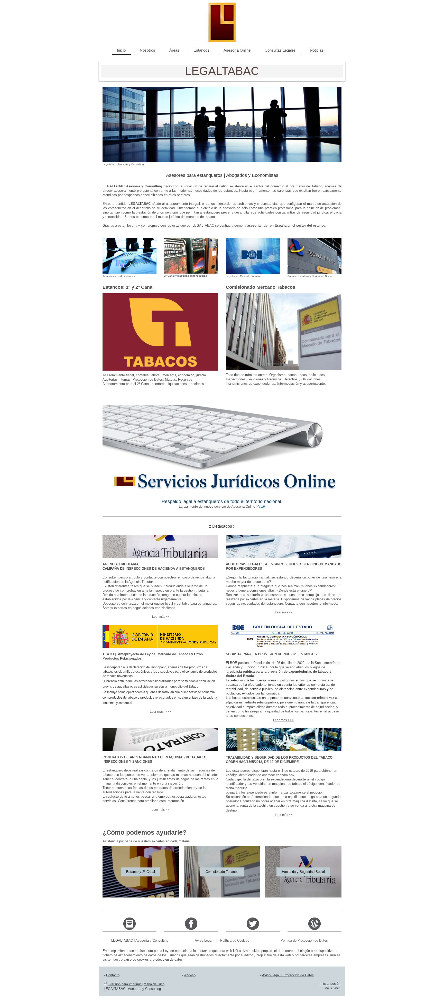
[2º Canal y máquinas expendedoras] (191, 256)
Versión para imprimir (125, 984)
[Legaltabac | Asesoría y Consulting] (222, 124)
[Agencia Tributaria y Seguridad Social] (314, 256)
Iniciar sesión (330, 984)
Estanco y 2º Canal (140, 872)
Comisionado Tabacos (222, 872)
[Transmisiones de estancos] (129, 256)
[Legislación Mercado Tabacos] (253, 256)
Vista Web (332, 988)
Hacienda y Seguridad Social (303, 872)
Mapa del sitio (154, 984)
